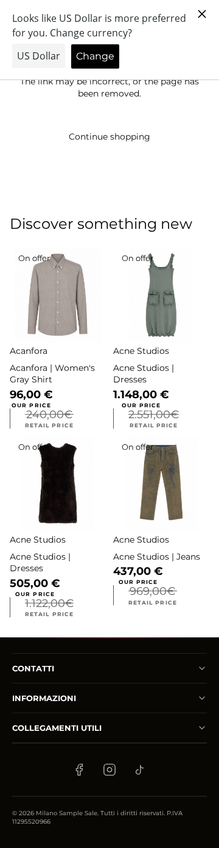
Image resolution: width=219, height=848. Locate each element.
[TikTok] (140, 769)
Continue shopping (109, 136)
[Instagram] (109, 769)
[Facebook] (79, 769)
